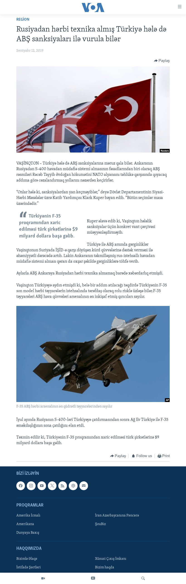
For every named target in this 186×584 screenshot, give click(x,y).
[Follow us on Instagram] (31, 485)
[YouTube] (93, 578)
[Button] (162, 61)
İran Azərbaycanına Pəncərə (117, 515)
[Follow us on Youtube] (41, 485)
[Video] (43, 578)
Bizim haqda (104, 567)
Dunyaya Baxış (27, 533)
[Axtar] (143, 578)
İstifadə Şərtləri (28, 567)
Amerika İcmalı (28, 515)
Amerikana (25, 524)
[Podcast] (73, 485)
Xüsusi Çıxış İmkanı (110, 559)
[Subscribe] (83, 485)
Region (22, 20)
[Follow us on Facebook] (20, 485)
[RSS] (62, 485)
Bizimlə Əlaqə (26, 559)
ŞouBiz (100, 524)
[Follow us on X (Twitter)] (52, 485)
